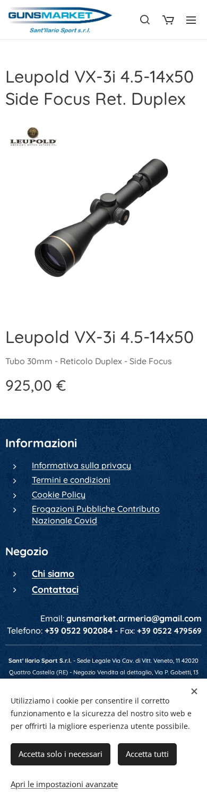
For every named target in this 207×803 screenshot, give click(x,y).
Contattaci (55, 589)
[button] (145, 19)
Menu (191, 19)
